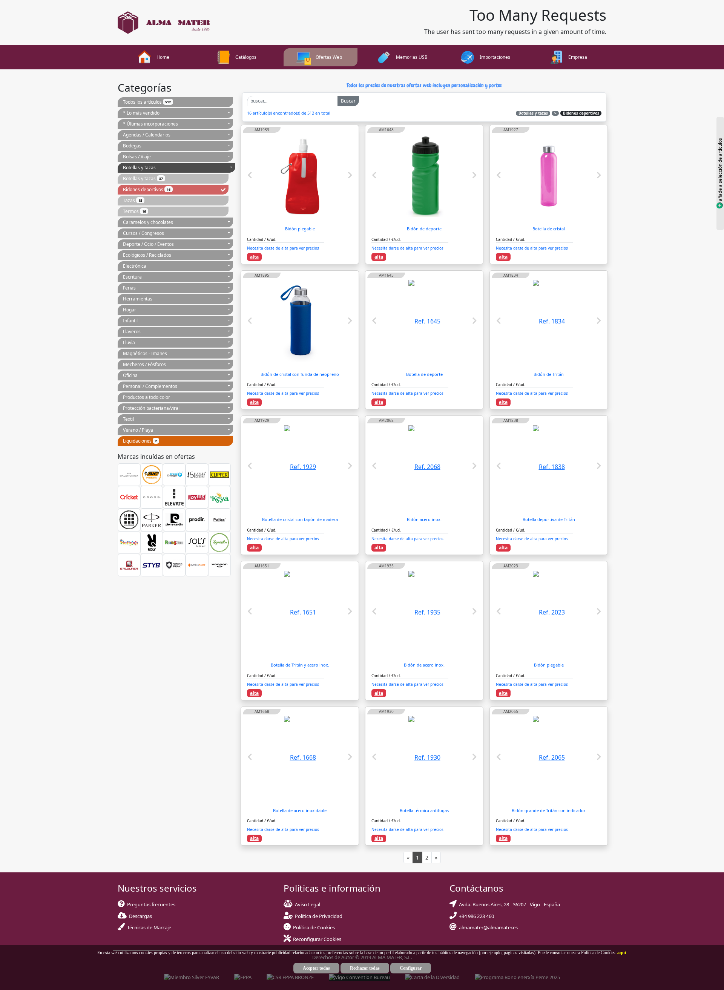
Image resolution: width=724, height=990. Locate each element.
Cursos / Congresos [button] (143, 233)
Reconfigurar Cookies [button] (317, 939)
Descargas (139, 916)
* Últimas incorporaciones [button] (150, 124)
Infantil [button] (130, 320)
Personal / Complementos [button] (150, 386)
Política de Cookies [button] (314, 927)
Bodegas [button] (132, 146)
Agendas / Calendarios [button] (146, 135)
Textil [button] (128, 419)
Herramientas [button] (137, 299)
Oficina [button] (130, 375)
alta (254, 257)
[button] (620, 952)
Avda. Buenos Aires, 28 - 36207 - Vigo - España (508, 904)
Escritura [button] (132, 277)
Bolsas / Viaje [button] (137, 156)
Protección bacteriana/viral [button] (151, 408)
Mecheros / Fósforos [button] (144, 364)
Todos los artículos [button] (147, 102)
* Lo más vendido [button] (141, 113)
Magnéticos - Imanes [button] (145, 353)
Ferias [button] (129, 288)
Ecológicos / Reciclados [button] (147, 255)
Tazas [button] (132, 200)
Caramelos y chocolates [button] (148, 222)
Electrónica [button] (134, 266)
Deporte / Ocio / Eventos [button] (148, 244)
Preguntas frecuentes (150, 904)
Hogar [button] (129, 310)
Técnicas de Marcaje (148, 927)
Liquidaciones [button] (140, 441)
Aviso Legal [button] (307, 904)
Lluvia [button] (129, 342)
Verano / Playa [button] (138, 430)
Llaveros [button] (132, 331)
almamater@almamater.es (487, 927)
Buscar (348, 101)
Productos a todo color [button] (146, 397)
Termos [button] (134, 211)
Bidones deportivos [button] (146, 189)
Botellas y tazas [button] (139, 167)
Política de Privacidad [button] (318, 916)
